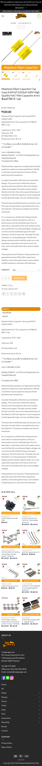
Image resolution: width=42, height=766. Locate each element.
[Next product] (19, 27)
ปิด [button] (26, 8)
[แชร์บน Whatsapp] (3, 294)
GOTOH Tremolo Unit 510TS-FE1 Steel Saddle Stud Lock (30, 520)
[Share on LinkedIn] (24, 294)
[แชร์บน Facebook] (7, 294)
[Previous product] (23, 27)
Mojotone (11, 108)
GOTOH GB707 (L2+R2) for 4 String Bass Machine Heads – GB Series (10, 554)
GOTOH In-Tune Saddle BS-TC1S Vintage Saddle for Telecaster (31, 588)
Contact (4, 731)
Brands (4, 726)
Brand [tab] (5, 316)
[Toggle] (39, 693)
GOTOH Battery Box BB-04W (9, 519)
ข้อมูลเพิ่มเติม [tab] (7, 313)
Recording (5, 722)
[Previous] (4, 50)
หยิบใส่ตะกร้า (19, 278)
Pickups (4, 697)
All (2, 689)
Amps (3, 710)
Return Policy (6, 747)
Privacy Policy (6, 743)
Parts (16, 289)
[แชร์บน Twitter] (11, 294)
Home (13, 23)
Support (21, 760)
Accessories (5, 718)
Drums (4, 701)
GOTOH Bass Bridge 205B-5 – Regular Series (31, 621)
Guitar (3, 705)
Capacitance (5, 270)
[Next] (37, 50)
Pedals (4, 693)
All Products (25, 23)
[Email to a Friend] (15, 294)
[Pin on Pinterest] (20, 294)
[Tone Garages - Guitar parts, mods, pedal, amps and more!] (21, 16)
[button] (2, 16)
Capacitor (11, 289)
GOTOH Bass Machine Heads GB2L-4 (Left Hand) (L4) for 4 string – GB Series (10, 622)
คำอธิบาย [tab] (6, 309)
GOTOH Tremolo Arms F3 (30, 552)
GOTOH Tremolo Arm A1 (9, 586)
